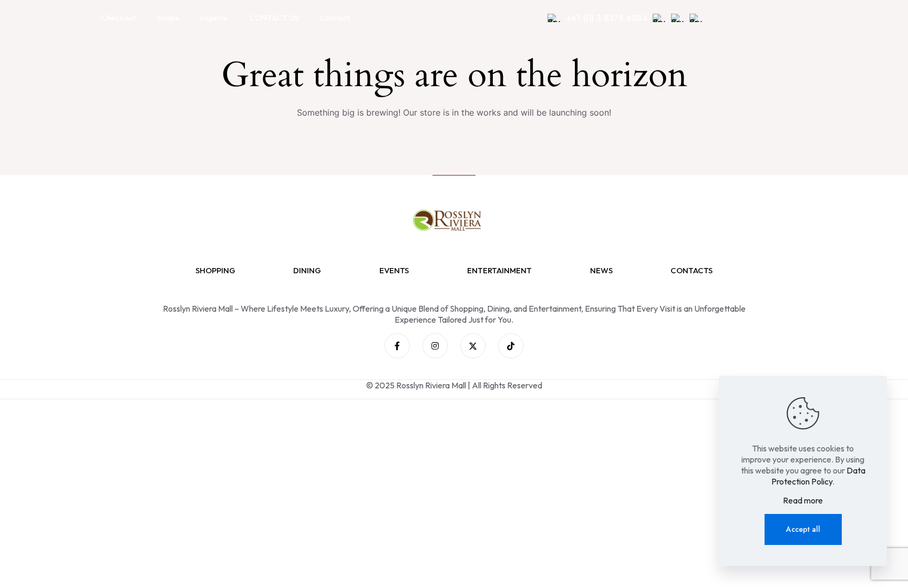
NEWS (601, 270)
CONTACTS (691, 270)
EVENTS (394, 270)
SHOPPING (215, 270)
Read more (803, 500)
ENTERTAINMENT (499, 270)
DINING (307, 270)
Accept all (803, 529)
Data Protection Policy (818, 476)
